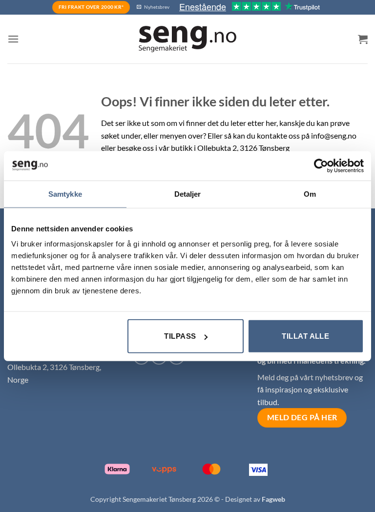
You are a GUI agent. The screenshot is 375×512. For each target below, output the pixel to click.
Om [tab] (310, 193)
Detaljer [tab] (187, 193)
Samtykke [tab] (65, 193)
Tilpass (180, 336)
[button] (13, 39)
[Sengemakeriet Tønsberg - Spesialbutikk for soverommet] (187, 39)
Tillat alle (305, 336)
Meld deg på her (302, 417)
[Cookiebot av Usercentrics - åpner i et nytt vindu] (321, 165)
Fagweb (273, 499)
